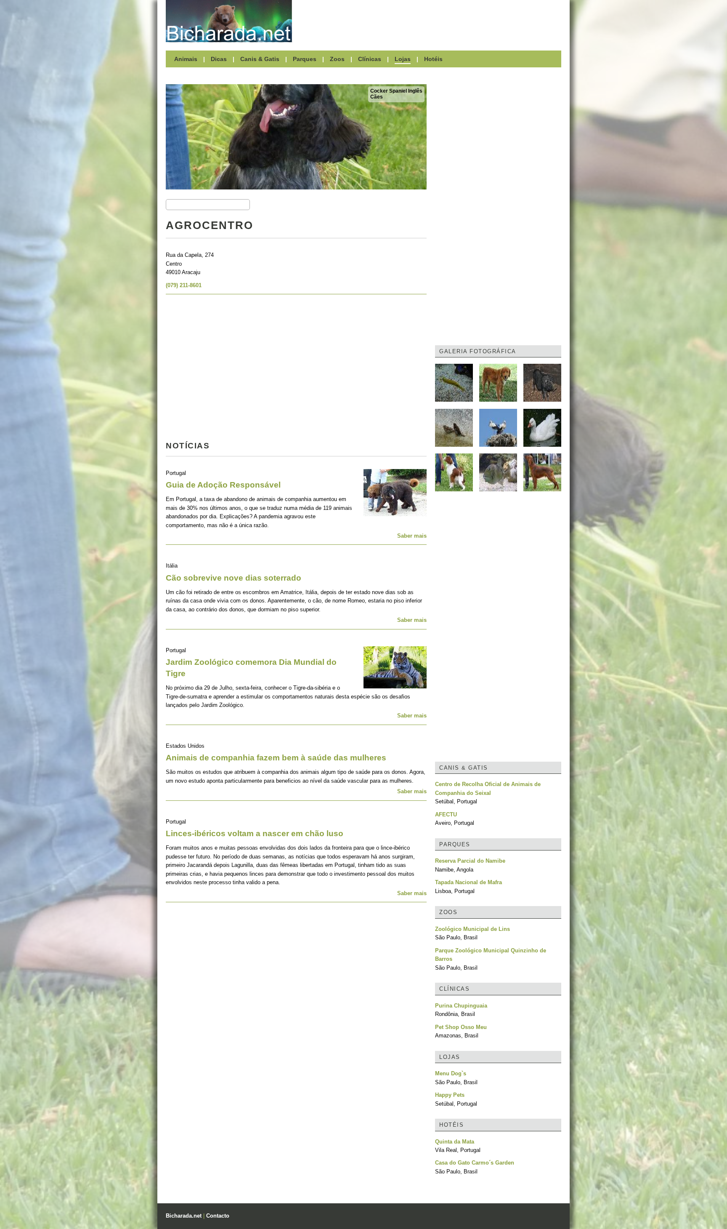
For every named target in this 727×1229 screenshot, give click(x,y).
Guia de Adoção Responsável (223, 484)
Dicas (219, 59)
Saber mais (412, 536)
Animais (185, 59)
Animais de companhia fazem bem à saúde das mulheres (276, 757)
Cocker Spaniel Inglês (396, 90)
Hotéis (433, 59)
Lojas (403, 59)
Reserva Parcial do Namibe (470, 861)
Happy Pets (449, 1095)
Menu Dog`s (450, 1073)
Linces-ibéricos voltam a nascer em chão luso (254, 833)
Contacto (217, 1216)
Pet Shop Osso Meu (461, 1027)
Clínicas (369, 59)
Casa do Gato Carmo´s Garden (474, 1163)
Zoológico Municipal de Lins (472, 929)
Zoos (337, 59)
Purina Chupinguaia (461, 1005)
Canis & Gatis (259, 59)
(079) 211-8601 (184, 285)
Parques (304, 59)
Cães (376, 96)
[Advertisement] (430, 21)
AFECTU (446, 814)
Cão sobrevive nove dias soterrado (233, 577)
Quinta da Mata (454, 1141)
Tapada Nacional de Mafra (468, 882)
